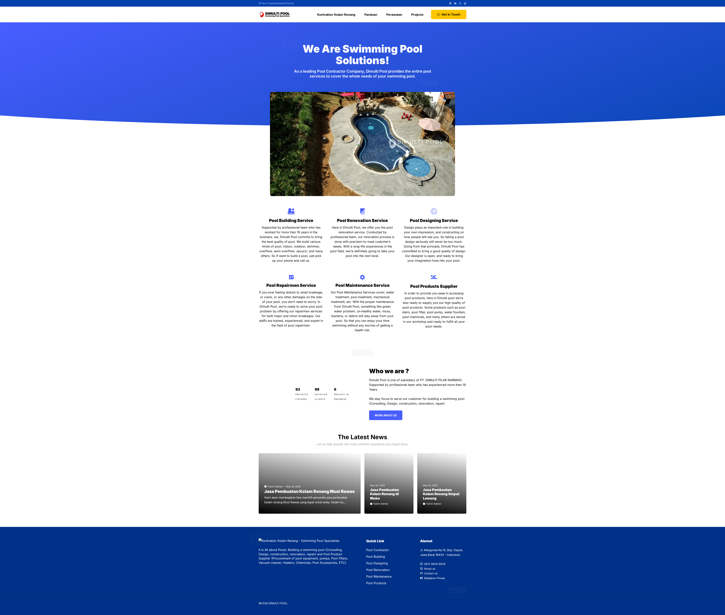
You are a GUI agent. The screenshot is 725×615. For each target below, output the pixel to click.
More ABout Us (386, 415)
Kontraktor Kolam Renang (336, 14)
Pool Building (375, 556)
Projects (417, 14)
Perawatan (394, 14)
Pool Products (376, 583)
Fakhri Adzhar (275, 486)
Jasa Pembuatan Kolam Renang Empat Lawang (441, 494)
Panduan (370, 14)
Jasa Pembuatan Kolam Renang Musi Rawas (309, 491)
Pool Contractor (377, 550)
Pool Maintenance (379, 576)
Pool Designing (377, 563)
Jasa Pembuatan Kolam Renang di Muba (384, 494)
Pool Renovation (377, 570)
